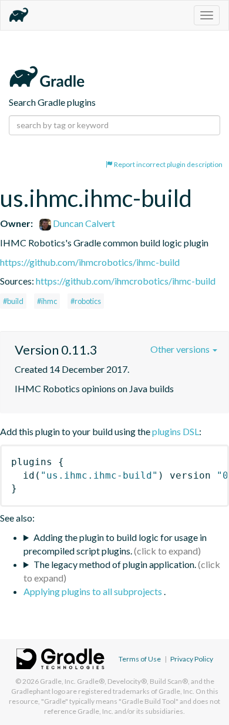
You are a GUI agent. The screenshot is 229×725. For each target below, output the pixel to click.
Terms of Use (140, 658)
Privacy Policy (191, 658)
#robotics (85, 301)
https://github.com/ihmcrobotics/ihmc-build (90, 262)
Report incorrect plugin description (168, 164)
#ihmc (47, 301)
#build (13, 301)
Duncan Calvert (83, 223)
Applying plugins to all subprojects (93, 591)
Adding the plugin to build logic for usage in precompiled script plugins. (115, 544)
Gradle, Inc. (58, 681)
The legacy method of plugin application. (114, 564)
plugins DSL (175, 431)
